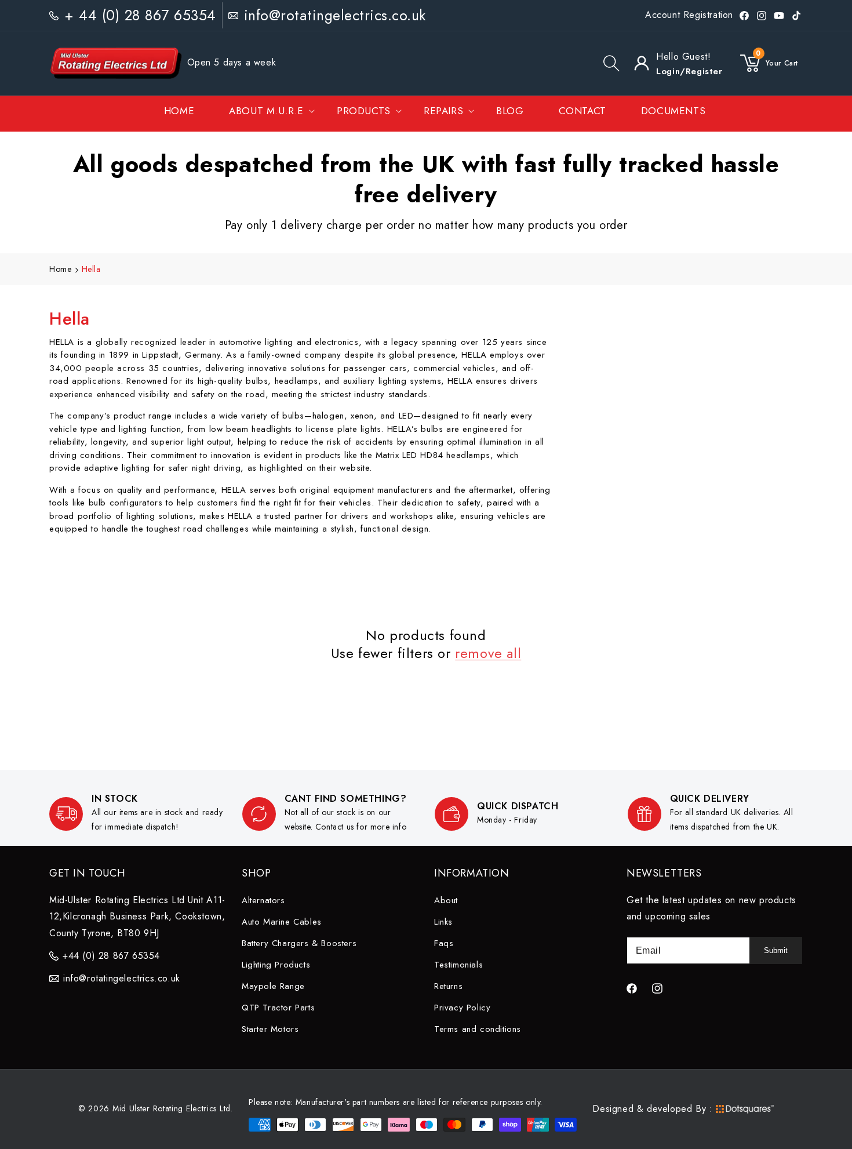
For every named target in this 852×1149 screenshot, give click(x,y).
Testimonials (458, 964)
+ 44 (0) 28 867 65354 (140, 15)
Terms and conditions (477, 1029)
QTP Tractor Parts (278, 1007)
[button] (611, 63)
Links (443, 921)
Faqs (443, 943)
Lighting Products (276, 964)
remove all (488, 653)
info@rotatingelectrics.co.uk (335, 15)
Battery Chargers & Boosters (299, 943)
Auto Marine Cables (282, 921)
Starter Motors (270, 1029)
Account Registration (689, 14)
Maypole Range (273, 986)
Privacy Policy (462, 1007)
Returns (448, 986)
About (446, 900)
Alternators (263, 900)
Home (60, 269)
